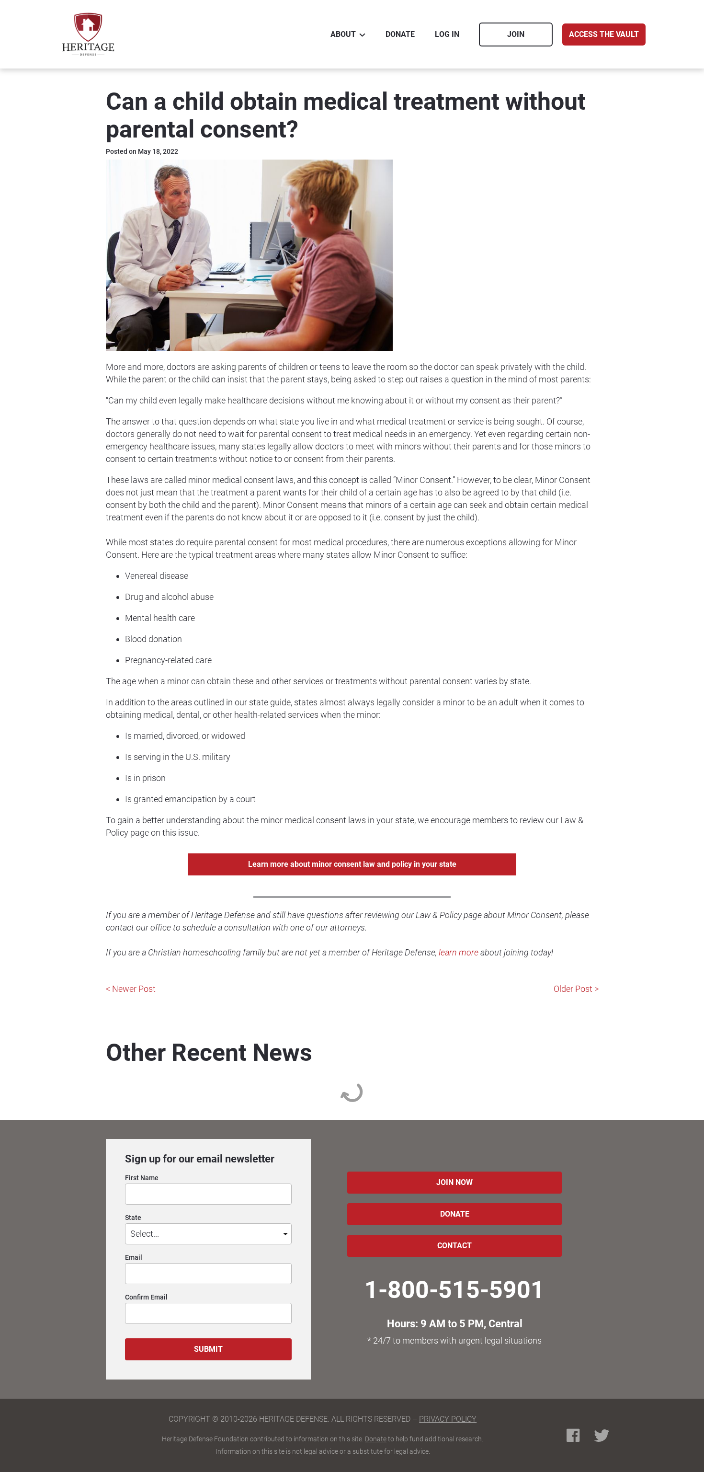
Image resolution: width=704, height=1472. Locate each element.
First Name (142, 1178)
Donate (375, 1439)
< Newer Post (131, 989)
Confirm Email (146, 1297)
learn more (458, 952)
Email (133, 1257)
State (133, 1217)
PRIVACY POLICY (448, 1419)
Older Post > (576, 989)
